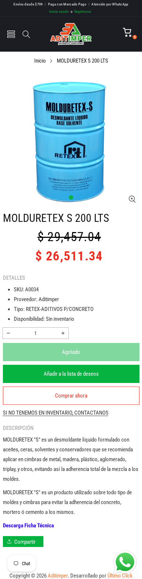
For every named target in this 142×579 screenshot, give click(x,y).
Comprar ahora (71, 395)
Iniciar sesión (59, 11)
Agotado (71, 352)
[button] (11, 34)
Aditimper (58, 575)
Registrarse (81, 11)
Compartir (25, 542)
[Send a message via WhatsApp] (125, 562)
